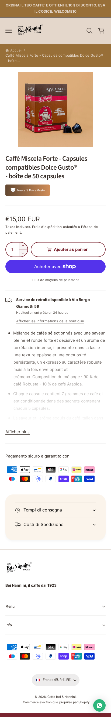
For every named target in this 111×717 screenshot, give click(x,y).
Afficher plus (17, 431)
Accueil (16, 50)
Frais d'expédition (47, 227)
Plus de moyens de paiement (55, 280)
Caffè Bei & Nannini (61, 697)
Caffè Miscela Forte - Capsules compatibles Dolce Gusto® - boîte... (54, 58)
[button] (9, 31)
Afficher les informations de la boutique (50, 321)
